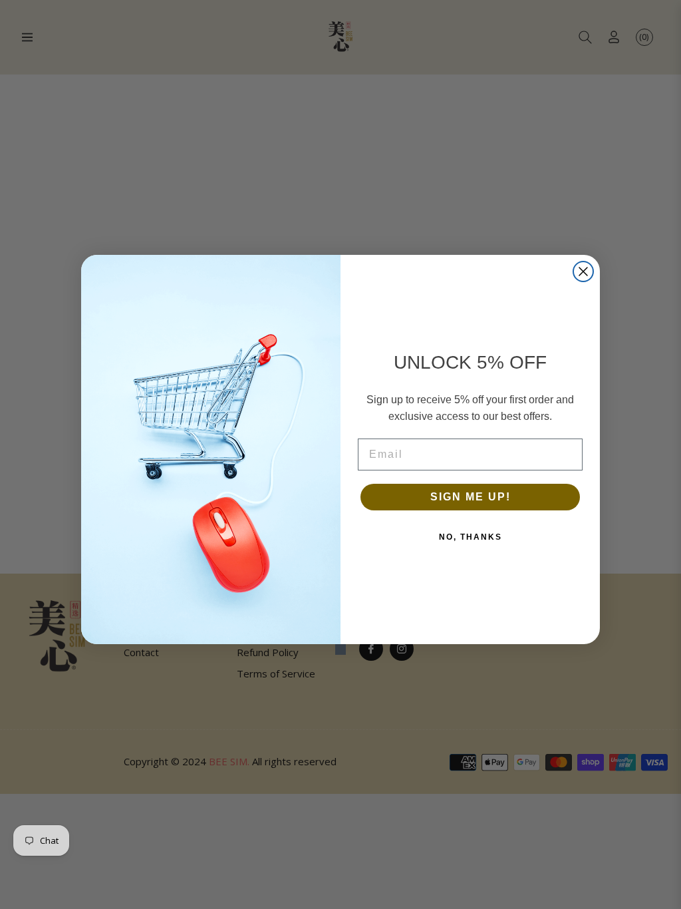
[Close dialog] (583, 271)
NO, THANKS (470, 537)
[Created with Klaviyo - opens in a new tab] (340, 649)
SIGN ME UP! (470, 496)
